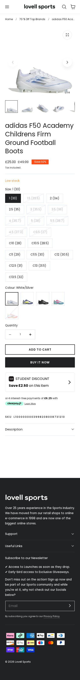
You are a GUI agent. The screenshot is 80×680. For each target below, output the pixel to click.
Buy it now (40, 362)
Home (9, 19)
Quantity (11, 325)
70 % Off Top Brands (32, 19)
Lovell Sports (23, 662)
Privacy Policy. (52, 616)
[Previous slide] (12, 62)
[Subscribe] (70, 606)
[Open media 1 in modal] (67, 35)
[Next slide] (67, 62)
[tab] (11, 106)
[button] (7, 7)
